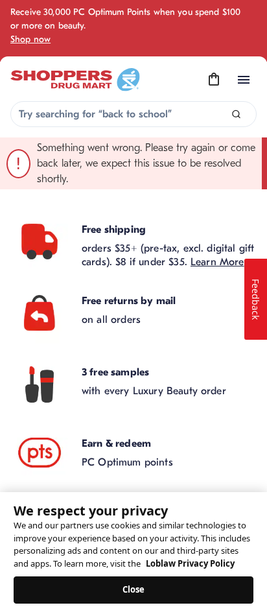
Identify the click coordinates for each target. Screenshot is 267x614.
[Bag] (214, 80)
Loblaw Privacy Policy (190, 563)
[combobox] (133, 114)
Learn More (217, 262)
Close (133, 589)
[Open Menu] (244, 80)
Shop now (30, 39)
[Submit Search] (236, 114)
